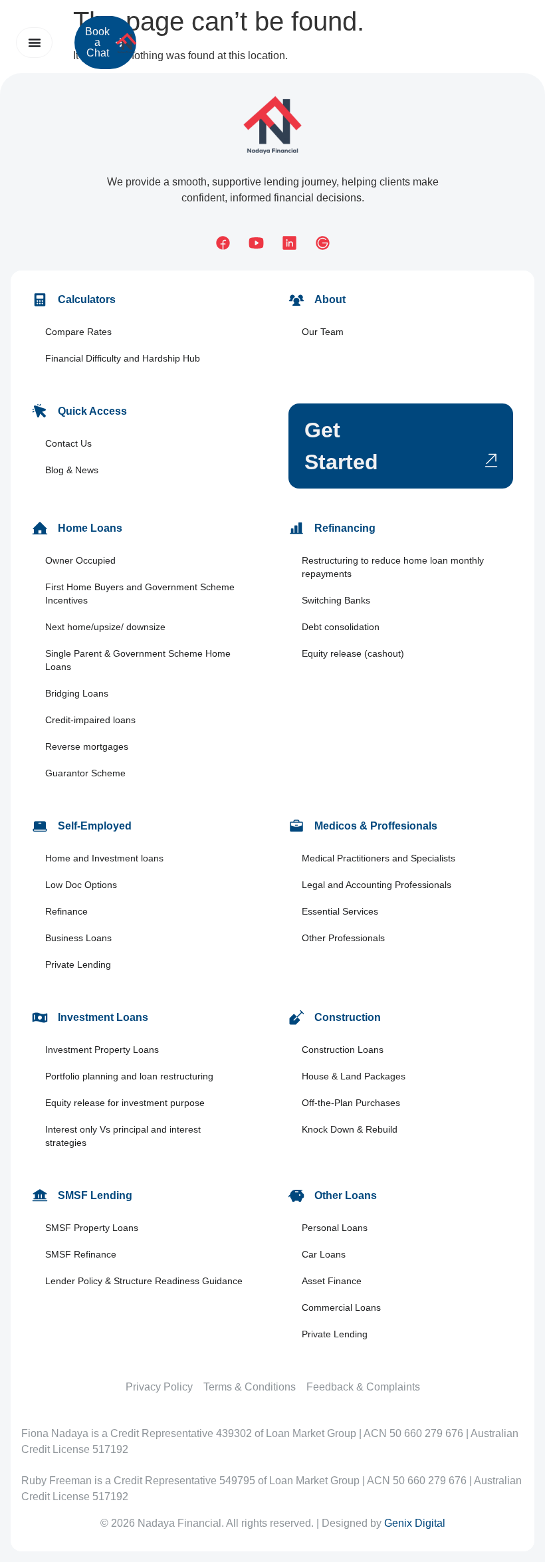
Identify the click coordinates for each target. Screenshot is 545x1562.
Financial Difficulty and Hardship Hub (122, 358)
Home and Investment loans (104, 858)
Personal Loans (335, 1227)
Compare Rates (78, 331)
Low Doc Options (81, 884)
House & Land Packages (353, 1076)
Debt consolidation (341, 626)
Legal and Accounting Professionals (376, 884)
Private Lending (78, 964)
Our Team (323, 331)
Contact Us (68, 443)
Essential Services (340, 911)
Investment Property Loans (102, 1049)
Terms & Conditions (249, 1387)
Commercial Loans (341, 1307)
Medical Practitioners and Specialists (378, 858)
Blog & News (71, 470)
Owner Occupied (80, 560)
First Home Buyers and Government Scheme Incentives (140, 594)
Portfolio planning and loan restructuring (129, 1076)
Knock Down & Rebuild (349, 1129)
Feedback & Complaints (363, 1387)
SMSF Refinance (80, 1254)
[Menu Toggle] (34, 42)
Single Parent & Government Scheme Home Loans (138, 660)
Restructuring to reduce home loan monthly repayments (393, 567)
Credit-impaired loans (90, 720)
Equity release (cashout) (353, 653)
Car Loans (324, 1254)
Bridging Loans (76, 693)
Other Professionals (343, 938)
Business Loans (78, 938)
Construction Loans (342, 1049)
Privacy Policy (159, 1387)
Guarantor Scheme (85, 773)
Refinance (66, 911)
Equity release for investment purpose (125, 1102)
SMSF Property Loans (91, 1227)
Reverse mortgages (86, 746)
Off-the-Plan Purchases (351, 1102)
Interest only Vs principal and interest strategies (123, 1136)
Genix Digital (414, 1523)
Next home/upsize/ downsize (105, 626)
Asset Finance (332, 1281)
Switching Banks (336, 600)
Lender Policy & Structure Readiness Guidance (144, 1281)
